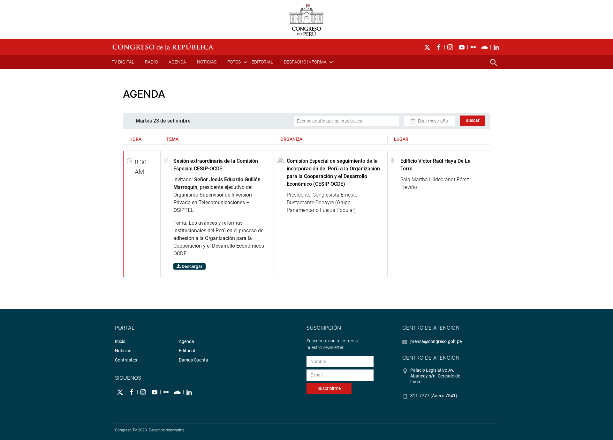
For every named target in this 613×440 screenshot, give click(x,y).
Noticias (206, 61)
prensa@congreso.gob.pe (436, 341)
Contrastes (126, 359)
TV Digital (123, 61)
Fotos (234, 61)
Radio (151, 61)
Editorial (262, 61)
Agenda (177, 61)
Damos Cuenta (193, 359)
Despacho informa (305, 61)
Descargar (191, 266)
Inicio (120, 341)
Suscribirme (329, 388)
